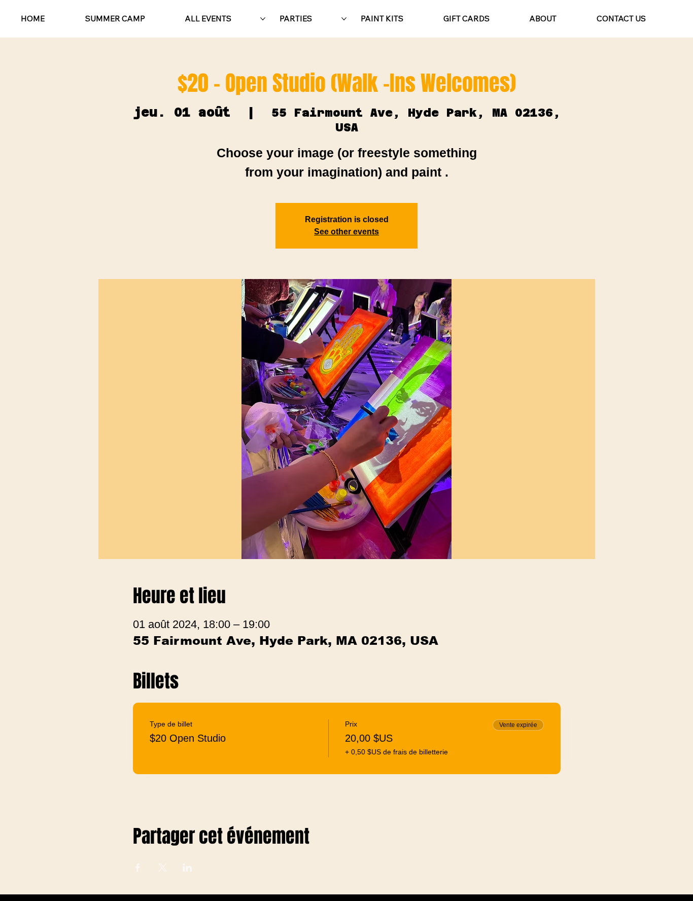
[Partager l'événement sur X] (162, 867)
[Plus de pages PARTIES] (343, 18)
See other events (346, 231)
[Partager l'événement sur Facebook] (138, 867)
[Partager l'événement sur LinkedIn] (187, 867)
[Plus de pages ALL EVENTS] (262, 18)
